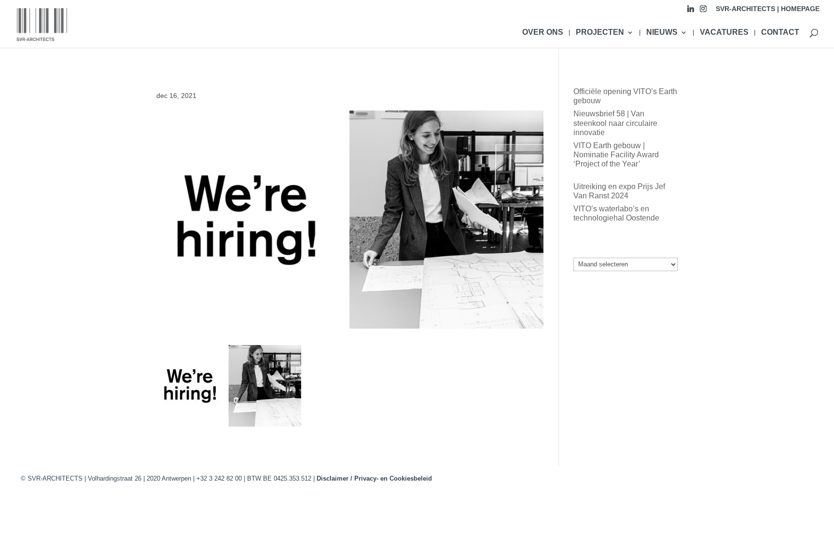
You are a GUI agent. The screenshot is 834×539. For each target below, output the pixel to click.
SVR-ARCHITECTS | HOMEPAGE (768, 9)
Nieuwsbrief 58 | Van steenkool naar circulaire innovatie (615, 123)
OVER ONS (542, 32)
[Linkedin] (691, 11)
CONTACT (780, 32)
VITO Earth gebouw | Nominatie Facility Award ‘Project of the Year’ (616, 154)
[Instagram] (703, 11)
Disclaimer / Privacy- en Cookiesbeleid (374, 478)
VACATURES (724, 32)
